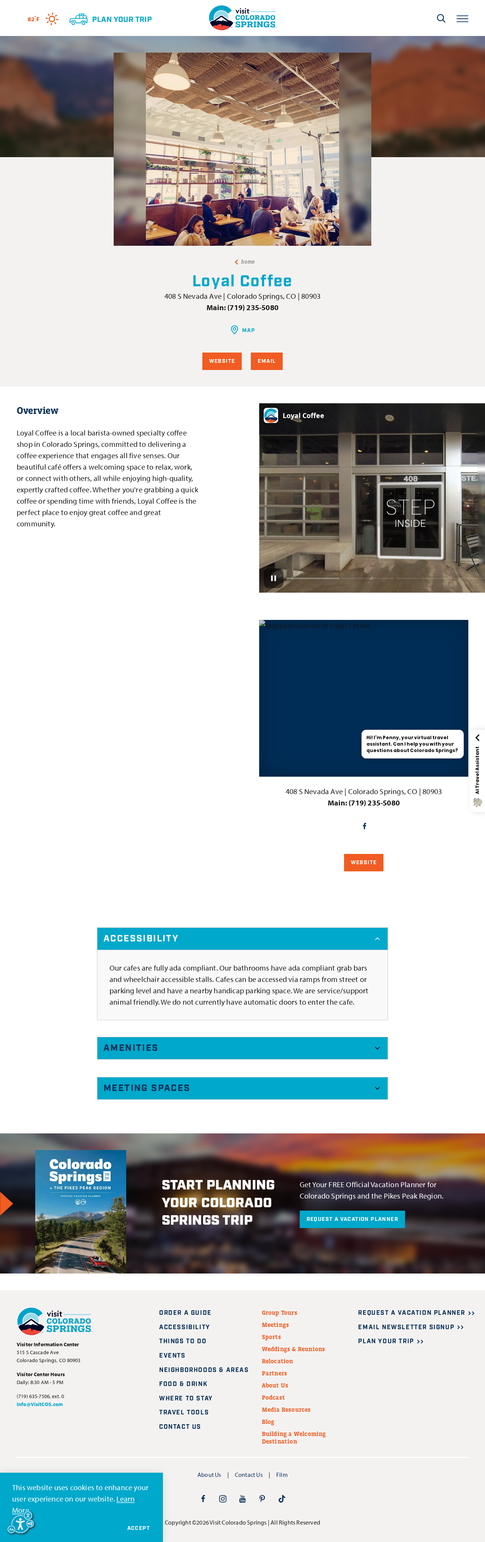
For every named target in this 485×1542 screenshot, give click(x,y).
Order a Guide (185, 1313)
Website (222, 361)
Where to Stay (186, 1399)
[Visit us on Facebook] (203, 1498)
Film (282, 1474)
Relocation (277, 1361)
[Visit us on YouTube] (242, 1498)
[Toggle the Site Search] (441, 18)
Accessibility (141, 939)
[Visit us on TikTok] (282, 1498)
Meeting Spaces (147, 1088)
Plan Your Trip (386, 1341)
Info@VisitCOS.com (40, 1404)
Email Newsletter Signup (406, 1327)
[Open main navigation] (462, 18)
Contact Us (180, 1427)
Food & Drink (183, 1384)
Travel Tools (184, 1413)
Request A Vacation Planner (352, 1219)
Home (248, 262)
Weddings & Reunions (293, 1348)
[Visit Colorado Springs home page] (242, 18)
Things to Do (183, 1341)
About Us (275, 1385)
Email (267, 361)
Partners (275, 1373)
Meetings (275, 1324)
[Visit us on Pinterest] (262, 1498)
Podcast (273, 1397)
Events (172, 1356)
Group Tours (279, 1312)
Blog (268, 1421)
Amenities (131, 1048)
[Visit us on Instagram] (223, 1498)
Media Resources (286, 1409)
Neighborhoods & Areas (204, 1370)
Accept (138, 1528)
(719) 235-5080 (252, 307)
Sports (271, 1336)
